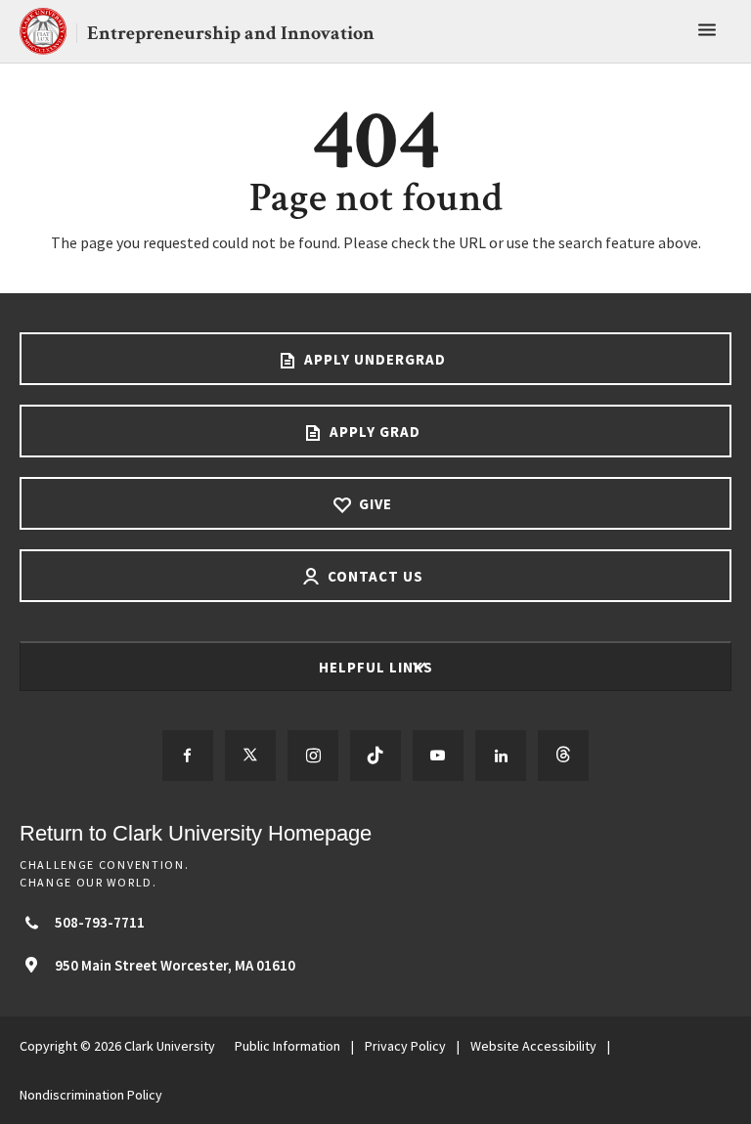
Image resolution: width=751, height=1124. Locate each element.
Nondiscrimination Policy (91, 1094)
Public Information (287, 1046)
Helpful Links (378, 667)
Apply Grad (373, 431)
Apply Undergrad (373, 359)
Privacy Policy (405, 1046)
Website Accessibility (533, 1046)
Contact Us (373, 576)
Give (373, 504)
